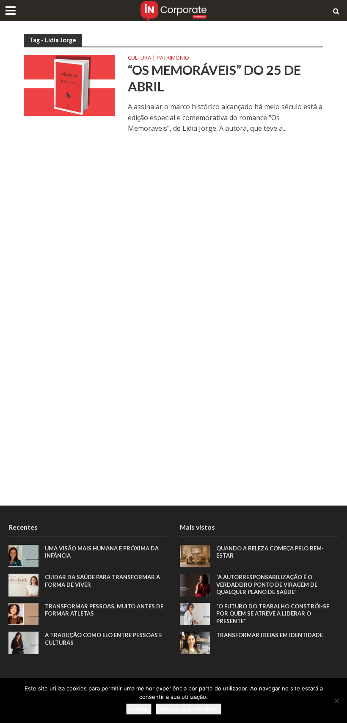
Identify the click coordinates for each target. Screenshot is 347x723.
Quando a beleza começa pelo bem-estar (270, 552)
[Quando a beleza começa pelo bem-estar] (195, 555)
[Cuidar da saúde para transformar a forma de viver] (23, 584)
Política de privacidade (188, 709)
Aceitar (138, 709)
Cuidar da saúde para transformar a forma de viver (102, 581)
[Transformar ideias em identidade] (195, 642)
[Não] (336, 700)
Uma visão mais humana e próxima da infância (102, 552)
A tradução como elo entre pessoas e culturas (103, 639)
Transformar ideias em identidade (269, 635)
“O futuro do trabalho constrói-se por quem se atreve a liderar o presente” (272, 613)
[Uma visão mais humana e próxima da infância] (23, 555)
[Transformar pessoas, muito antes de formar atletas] (23, 613)
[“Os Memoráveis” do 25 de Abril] (69, 85)
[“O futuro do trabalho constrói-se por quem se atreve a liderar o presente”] (195, 613)
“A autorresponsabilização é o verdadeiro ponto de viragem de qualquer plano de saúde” (266, 584)
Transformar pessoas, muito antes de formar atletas (104, 610)
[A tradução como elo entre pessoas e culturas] (23, 642)
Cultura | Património (158, 58)
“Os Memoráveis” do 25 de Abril (214, 78)
